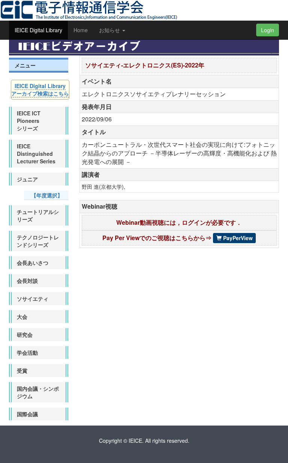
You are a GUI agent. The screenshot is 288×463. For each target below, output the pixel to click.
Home (81, 30)
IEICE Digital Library (38, 30)
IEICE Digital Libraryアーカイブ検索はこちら (40, 89)
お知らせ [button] (110, 30)
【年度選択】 (47, 195)
